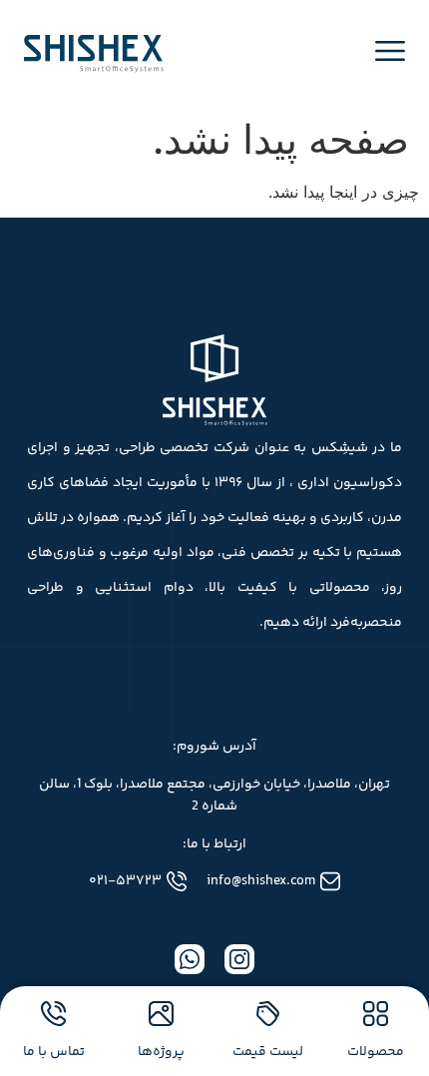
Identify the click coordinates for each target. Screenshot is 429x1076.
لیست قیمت (267, 1052)
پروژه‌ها (161, 1052)
